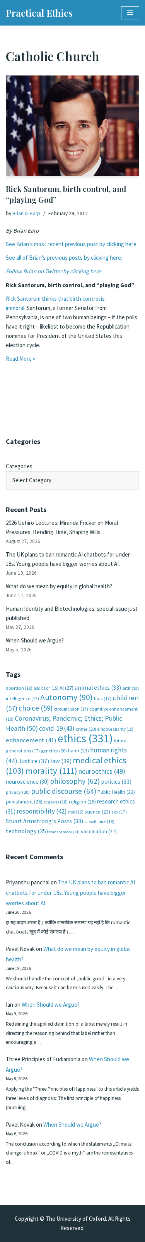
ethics (85, 738)
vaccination (99, 831)
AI (66, 687)
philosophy (75, 781)
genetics (54, 751)
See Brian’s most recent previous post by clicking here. (72, 244)
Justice (34, 761)
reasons (56, 802)
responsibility (42, 811)
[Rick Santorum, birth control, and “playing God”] (72, 125)
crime (86, 729)
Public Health (116, 792)
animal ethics (98, 687)
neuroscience (27, 781)
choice (36, 708)
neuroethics (101, 771)
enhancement (31, 740)
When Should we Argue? (35, 640)
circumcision (71, 709)
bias (102, 698)
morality (51, 770)
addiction (46, 688)
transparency (64, 831)
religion (82, 801)
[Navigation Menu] (130, 12)
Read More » (20, 358)
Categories (19, 466)
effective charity (115, 729)
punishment (24, 801)
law (61, 761)
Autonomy (66, 697)
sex (119, 812)
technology (27, 831)
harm (78, 750)
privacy (18, 792)
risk (76, 812)
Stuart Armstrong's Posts (44, 821)
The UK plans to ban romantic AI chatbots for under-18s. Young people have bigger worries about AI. (70, 893)
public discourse (63, 791)
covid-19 (57, 728)
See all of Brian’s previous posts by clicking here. (64, 257)
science (97, 812)
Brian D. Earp (26, 213)
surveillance (99, 821)
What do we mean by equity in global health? (59, 586)
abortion (19, 688)
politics (116, 781)
